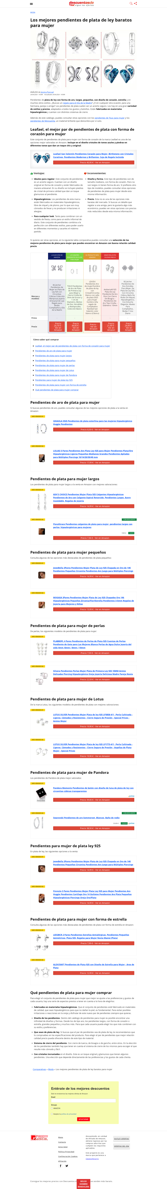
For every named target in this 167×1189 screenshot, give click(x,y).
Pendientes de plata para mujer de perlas (55, 365)
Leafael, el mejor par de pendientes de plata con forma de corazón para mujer (72, 346)
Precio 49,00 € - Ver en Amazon (76, 326)
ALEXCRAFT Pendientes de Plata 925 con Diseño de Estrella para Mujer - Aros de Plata (93, 966)
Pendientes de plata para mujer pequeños (55, 360)
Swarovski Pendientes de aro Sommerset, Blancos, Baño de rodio (86, 817)
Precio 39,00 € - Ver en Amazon (95, 799)
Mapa (60, 1137)
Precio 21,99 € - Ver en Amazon (111, 326)
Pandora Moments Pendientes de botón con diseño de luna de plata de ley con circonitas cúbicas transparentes (93, 790)
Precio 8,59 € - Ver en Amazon (95, 429)
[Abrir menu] (31, 3)
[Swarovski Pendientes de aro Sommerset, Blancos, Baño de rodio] (42, 825)
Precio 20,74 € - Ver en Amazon (58, 326)
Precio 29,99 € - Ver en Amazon (129, 326)
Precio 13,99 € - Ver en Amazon (95, 609)
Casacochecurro (92, 1159)
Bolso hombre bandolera (83, 1184)
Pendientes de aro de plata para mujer (53, 350)
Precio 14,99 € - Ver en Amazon (95, 506)
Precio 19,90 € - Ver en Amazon (95, 726)
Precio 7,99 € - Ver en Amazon (95, 943)
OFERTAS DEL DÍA (121, 1146)
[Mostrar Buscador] (131, 3)
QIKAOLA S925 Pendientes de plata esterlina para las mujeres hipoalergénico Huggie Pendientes (92, 423)
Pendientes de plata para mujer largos (53, 355)
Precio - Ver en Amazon (93, 326)
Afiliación (62, 1161)
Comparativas (39, 1069)
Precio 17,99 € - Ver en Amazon (95, 462)
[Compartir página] (135, 3)
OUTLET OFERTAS (121, 1139)
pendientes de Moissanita (42, 121)
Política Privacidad (66, 1152)
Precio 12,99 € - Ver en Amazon (95, 973)
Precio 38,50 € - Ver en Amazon (95, 828)
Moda (32, 12)
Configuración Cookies (68, 1156)
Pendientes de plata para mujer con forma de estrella (60, 385)
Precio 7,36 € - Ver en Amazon (95, 538)
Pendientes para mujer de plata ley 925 (54, 380)
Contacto (62, 1142)
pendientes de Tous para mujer (110, 118)
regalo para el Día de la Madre (77, 103)
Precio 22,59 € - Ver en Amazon (95, 679)
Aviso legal (63, 1147)
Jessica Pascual (47, 92)
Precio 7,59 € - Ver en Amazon (95, 653)
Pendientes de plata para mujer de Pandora (56, 375)
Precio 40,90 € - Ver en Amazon (95, 162)
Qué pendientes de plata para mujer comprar (57, 389)
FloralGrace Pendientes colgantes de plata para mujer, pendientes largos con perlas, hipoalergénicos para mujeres (92, 526)
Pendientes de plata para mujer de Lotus (54, 370)
